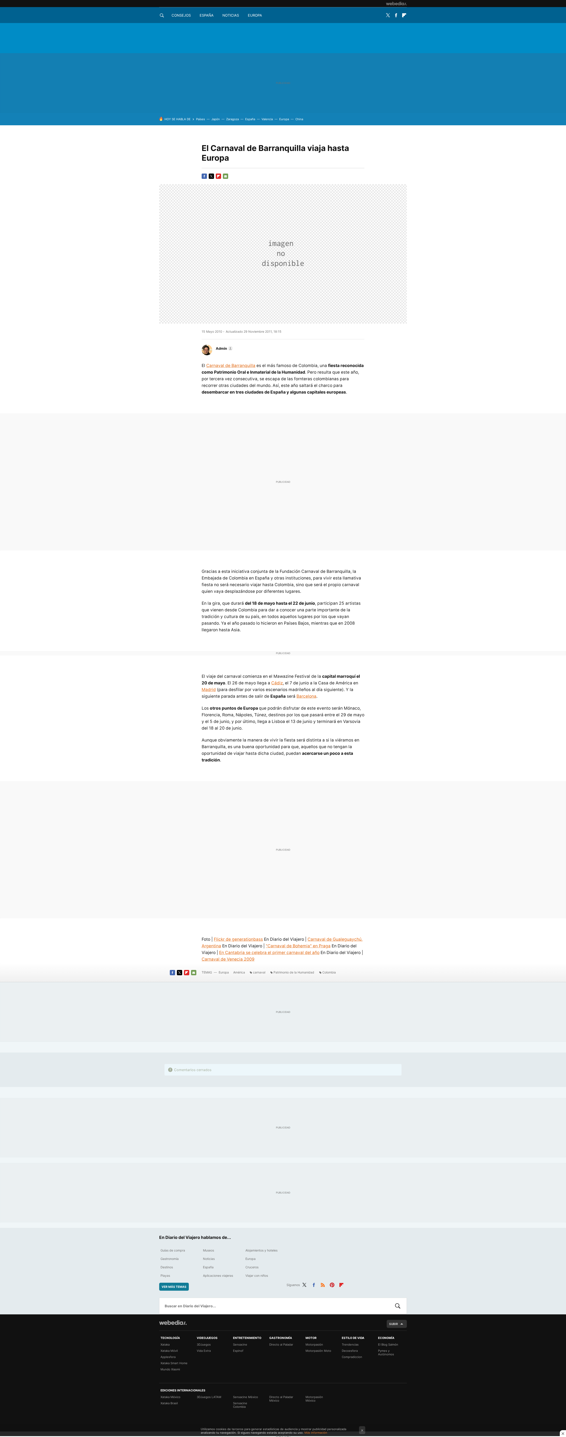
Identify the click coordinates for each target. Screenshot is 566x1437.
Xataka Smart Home (174, 1363)
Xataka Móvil (169, 1350)
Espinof (238, 1350)
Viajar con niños (256, 1275)
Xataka (165, 1344)
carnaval (259, 972)
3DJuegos (204, 1344)
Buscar (398, 1306)
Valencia (267, 119)
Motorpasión (314, 1344)
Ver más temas (174, 1286)
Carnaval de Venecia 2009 (228, 959)
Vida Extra (204, 1350)
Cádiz (277, 683)
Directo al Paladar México (281, 1398)
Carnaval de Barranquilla (230, 365)
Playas (165, 1275)
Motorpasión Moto (318, 1350)
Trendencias (350, 1344)
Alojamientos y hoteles (261, 1250)
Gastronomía (170, 1259)
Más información (315, 1432)
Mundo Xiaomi (170, 1369)
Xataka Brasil (169, 1403)
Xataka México (170, 1397)
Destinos (167, 1267)
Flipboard (404, 15)
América (239, 972)
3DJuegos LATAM (209, 1397)
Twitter (387, 15)
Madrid (209, 689)
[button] (223, 348)
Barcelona (306, 696)
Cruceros (251, 1267)
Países (200, 119)
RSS (322, 1284)
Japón (215, 119)
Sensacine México (245, 1397)
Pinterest (332, 1284)
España (207, 15)
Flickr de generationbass (238, 939)
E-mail (225, 176)
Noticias (230, 15)
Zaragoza (232, 119)
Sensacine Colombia (240, 1404)
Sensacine (240, 1344)
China (299, 119)
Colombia (329, 972)
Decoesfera (350, 1350)
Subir (393, 1324)
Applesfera (168, 1357)
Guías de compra (173, 1250)
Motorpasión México (314, 1398)
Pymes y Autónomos (386, 1352)
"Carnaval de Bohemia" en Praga (298, 945)
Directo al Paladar (281, 1344)
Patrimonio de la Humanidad (293, 972)
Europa (255, 15)
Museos (208, 1250)
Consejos (181, 15)
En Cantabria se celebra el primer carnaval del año (269, 952)
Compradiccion (352, 1357)
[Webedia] (396, 3)
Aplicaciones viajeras (218, 1275)
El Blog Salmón (388, 1344)
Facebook (396, 15)
